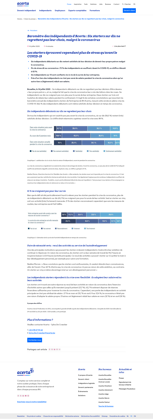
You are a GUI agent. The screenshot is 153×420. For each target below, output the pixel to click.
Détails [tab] (72, 187)
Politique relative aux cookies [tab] (94, 187)
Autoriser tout (95, 228)
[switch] (65, 220)
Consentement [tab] (54, 188)
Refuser (76, 228)
